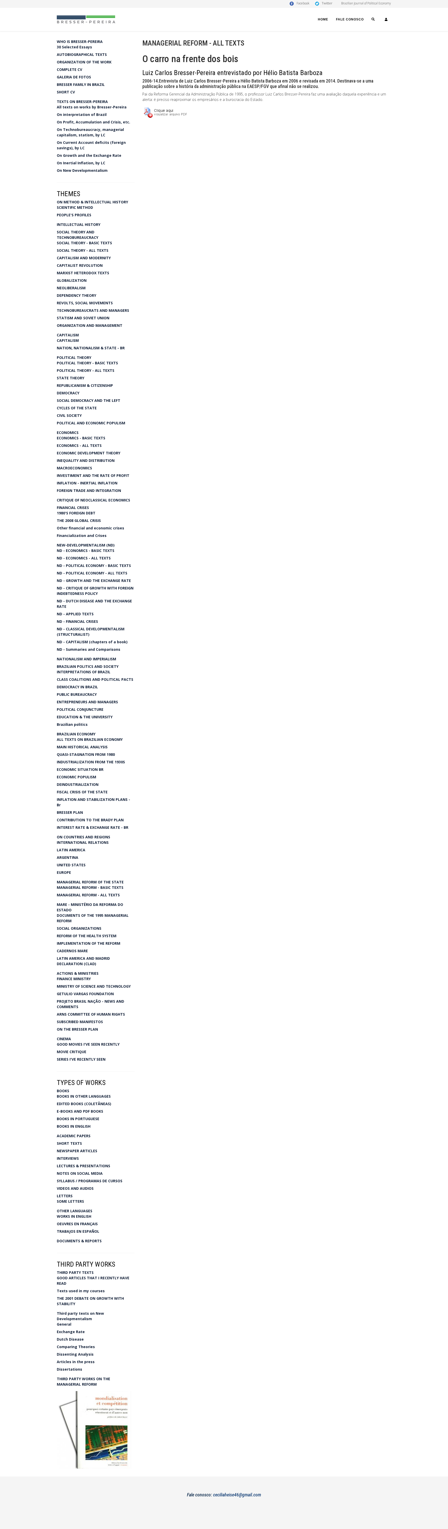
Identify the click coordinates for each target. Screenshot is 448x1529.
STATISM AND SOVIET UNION (83, 317)
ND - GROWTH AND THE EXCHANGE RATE (94, 580)
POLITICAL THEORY (74, 357)
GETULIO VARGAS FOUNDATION (85, 993)
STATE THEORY (70, 377)
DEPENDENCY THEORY (76, 295)
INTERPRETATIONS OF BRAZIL (83, 671)
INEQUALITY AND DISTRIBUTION (86, 460)
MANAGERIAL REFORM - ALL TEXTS (88, 894)
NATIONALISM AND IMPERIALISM (86, 658)
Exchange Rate (71, 1331)
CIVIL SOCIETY (69, 415)
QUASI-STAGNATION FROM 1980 (86, 754)
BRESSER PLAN (70, 812)
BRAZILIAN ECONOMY (76, 734)
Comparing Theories (76, 1346)
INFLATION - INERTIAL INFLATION (87, 483)
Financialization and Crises (82, 535)
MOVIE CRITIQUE (71, 1051)
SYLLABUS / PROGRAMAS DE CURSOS (89, 1180)
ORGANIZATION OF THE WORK (84, 62)
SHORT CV (66, 92)
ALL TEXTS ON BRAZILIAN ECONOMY (90, 739)
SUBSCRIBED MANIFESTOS (80, 1021)
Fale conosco (350, 19)
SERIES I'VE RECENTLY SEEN (81, 1059)
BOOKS (63, 1090)
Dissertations (69, 1369)
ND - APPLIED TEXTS (75, 613)
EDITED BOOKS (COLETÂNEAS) (84, 1103)
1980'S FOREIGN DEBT (76, 513)
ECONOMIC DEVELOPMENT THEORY (88, 452)
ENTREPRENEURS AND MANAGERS (87, 701)
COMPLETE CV (69, 69)
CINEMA (64, 1038)
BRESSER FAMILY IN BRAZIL (81, 84)
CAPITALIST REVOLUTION (80, 265)
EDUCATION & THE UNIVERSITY (85, 716)
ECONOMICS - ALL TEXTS (79, 445)
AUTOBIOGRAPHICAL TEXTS (82, 54)
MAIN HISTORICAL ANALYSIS (82, 746)
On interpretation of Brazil (82, 114)
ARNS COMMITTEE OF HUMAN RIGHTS (91, 1014)
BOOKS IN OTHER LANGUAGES (84, 1096)
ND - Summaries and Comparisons (88, 649)
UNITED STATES (71, 864)
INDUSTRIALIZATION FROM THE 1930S (91, 761)
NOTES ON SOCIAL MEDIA (80, 1173)
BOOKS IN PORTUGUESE (78, 1118)
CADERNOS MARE (72, 950)
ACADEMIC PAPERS (73, 1135)
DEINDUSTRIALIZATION (78, 784)
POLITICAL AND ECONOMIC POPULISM (91, 422)
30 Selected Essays (74, 47)
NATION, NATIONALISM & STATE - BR (91, 347)
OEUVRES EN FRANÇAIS (77, 1223)
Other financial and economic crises (90, 528)
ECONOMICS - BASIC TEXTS (81, 437)
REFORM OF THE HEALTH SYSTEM (86, 935)
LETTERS (65, 1195)
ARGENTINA (67, 857)
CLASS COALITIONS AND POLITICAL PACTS (95, 679)
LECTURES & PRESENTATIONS (83, 1165)
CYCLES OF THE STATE (77, 407)
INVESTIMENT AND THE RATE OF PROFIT (93, 475)
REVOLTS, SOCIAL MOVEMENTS (85, 302)
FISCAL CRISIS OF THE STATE (82, 791)
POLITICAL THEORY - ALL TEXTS (85, 370)
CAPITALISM (68, 335)
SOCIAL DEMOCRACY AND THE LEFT (88, 400)
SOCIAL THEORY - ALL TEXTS (82, 250)
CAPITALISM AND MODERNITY (84, 257)
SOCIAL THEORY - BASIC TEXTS (84, 242)
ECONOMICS (68, 432)
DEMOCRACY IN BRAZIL (77, 686)
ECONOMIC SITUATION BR (80, 769)
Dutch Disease (70, 1339)
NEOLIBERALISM (71, 287)
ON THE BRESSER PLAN (77, 1029)
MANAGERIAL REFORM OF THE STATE (90, 882)
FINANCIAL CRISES (73, 507)
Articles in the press (76, 1361)
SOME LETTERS (70, 1201)
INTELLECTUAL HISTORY (78, 224)
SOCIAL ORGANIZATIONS (79, 928)
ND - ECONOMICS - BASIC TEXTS (85, 550)
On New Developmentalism (82, 170)
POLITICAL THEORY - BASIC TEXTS (87, 362)
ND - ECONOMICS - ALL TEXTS (84, 558)
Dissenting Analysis (75, 1354)
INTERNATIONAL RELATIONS (83, 842)
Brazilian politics (72, 724)
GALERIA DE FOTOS (74, 77)
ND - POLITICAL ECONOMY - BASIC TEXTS (94, 565)
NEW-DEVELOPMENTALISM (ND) (86, 545)
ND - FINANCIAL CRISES (77, 621)
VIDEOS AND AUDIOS (75, 1188)
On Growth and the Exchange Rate (89, 155)
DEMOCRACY (68, 392)
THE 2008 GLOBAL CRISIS (79, 520)
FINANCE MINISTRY (74, 978)
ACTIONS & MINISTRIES (78, 973)
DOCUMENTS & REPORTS (79, 1240)
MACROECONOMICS (74, 468)
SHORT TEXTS (69, 1143)
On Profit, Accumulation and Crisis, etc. (93, 122)
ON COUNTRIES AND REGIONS (83, 836)
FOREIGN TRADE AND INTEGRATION (89, 490)
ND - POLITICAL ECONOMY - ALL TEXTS (92, 573)
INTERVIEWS (68, 1158)
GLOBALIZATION (72, 280)
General (64, 1324)
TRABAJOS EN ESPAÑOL (78, 1231)
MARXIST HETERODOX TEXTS (83, 272)
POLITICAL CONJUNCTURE (80, 709)
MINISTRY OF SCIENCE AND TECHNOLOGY (94, 986)
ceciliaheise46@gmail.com (237, 1494)
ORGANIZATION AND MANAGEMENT (89, 325)
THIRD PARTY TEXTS (75, 1272)
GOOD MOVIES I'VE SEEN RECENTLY (88, 1044)
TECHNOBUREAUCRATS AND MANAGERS (93, 310)
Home (323, 19)
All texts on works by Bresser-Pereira (92, 107)
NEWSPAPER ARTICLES (77, 1150)
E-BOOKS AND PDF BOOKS (80, 1111)
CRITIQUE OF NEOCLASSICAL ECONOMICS (93, 500)
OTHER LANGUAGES (74, 1210)
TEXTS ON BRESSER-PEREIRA (82, 101)
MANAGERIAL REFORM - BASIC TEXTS (90, 887)
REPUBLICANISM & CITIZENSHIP (85, 385)
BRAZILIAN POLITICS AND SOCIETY (87, 666)
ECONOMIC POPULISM (76, 776)
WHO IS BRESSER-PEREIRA (80, 41)
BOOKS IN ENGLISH (73, 1126)
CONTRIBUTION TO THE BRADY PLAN (90, 819)
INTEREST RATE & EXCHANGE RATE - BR (92, 827)
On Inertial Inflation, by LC (81, 162)
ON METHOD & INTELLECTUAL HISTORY (92, 202)
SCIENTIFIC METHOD (75, 207)
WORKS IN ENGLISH (74, 1216)
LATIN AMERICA (71, 849)
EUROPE (64, 872)
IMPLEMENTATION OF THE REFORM (88, 943)
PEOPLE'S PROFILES (74, 214)
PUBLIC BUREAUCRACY (77, 694)
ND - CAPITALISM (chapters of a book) (92, 641)
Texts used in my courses (81, 1290)
